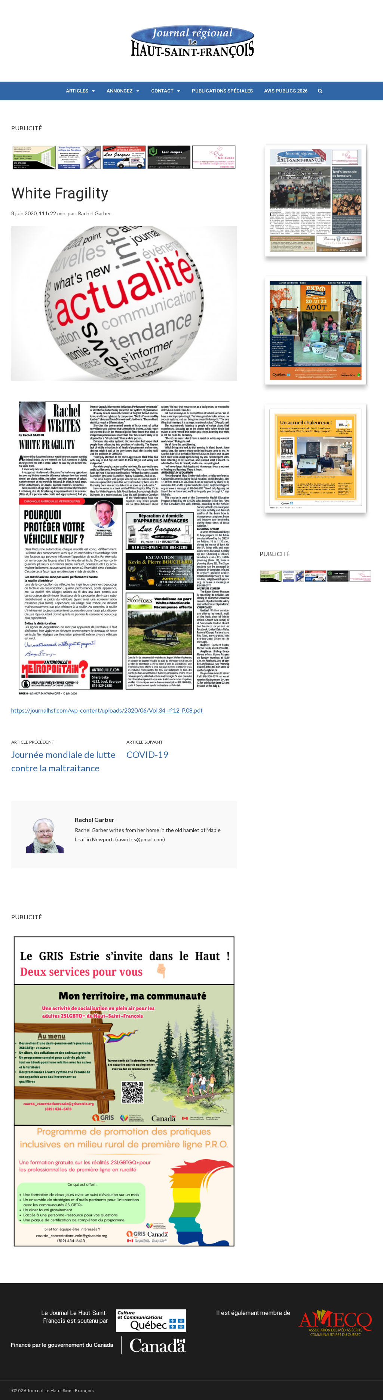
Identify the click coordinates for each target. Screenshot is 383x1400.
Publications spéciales (222, 91)
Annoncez (120, 91)
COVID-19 (147, 754)
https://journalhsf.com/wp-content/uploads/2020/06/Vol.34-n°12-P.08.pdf (107, 710)
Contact (162, 91)
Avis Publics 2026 (285, 91)
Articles (77, 91)
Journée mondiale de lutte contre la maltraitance (63, 761)
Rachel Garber (94, 819)
